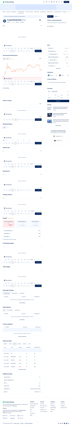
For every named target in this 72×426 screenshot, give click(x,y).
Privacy (22, 423)
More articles (58, 125)
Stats (9, 11)
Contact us (63, 403)
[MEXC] (5, 415)
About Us (15, 405)
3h (6, 50)
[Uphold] (20, 418)
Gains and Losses (29, 11)
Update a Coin (43, 409)
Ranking (37, 11)
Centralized (22, 293)
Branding (52, 409)
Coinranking (9, 2)
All (4, 310)
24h (12, 50)
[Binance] (12, 415)
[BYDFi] (5, 418)
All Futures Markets (22, 336)
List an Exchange (43, 411)
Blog (51, 411)
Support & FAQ (64, 407)
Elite (31, 409)
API (30, 411)
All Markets (22, 319)
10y (31, 50)
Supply (64, 11)
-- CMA (66, 57)
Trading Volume (58, 11)
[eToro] (12, 418)
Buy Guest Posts (43, 405)
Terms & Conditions (29, 423)
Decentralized (14, 293)
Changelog (52, 405)
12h (9, 50)
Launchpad (32, 413)
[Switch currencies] (58, 96)
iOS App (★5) (32, 405)
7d (15, 50)
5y (28, 50)
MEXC (21, 410)
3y (26, 50)
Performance (21, 11)
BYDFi (4, 411)
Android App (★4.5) (34, 403)
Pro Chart (32, 407)
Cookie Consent (16, 423)
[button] (52, 75)
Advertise (42, 403)
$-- (65, 51)
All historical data (22, 369)
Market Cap (43, 11)
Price (5, 11)
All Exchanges (6, 293)
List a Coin (42, 407)
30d (18, 50)
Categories (14, 11)
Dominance (50, 11)
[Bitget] (20, 415)
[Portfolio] (51, 2)
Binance (24, 410)
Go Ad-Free (6, 87)
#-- (10, 22)
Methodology (53, 407)
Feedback (63, 405)
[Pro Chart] (46, 2)
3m (21, 50)
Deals (31, 415)
